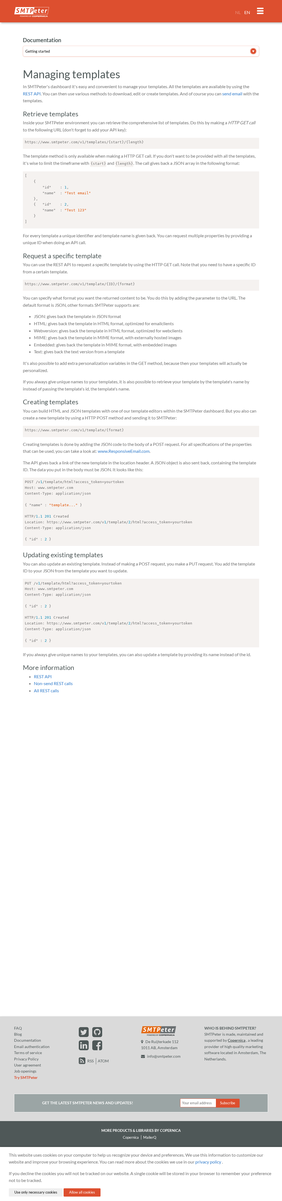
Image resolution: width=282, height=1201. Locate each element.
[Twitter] (84, 1034)
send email (232, 93)
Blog (18, 1034)
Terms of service (28, 1052)
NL (238, 12)
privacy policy (208, 1161)
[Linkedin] (84, 1048)
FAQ (18, 1028)
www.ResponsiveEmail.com (124, 451)
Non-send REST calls (53, 683)
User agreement (27, 1065)
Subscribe (227, 1103)
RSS (90, 1061)
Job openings (25, 1071)
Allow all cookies (82, 1192)
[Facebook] (97, 1048)
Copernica (236, 1040)
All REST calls (46, 690)
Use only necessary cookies (35, 1192)
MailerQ (149, 1137)
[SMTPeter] (158, 1035)
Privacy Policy (26, 1059)
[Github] (97, 1034)
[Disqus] (141, 767)
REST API (32, 93)
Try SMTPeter (26, 1077)
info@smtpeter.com (164, 1056)
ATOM (103, 1061)
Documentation (27, 1040)
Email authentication (32, 1046)
